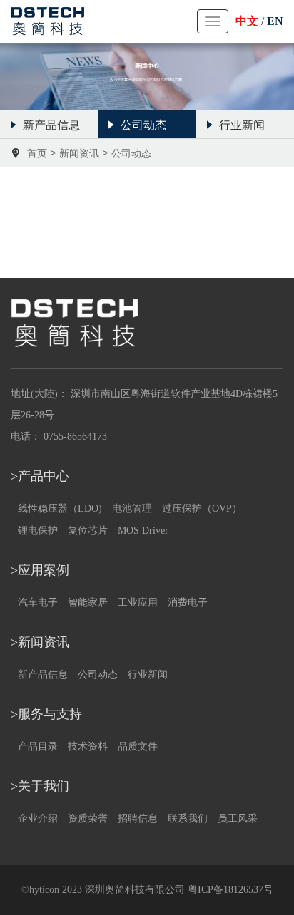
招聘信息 (138, 818)
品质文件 (138, 746)
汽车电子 (38, 602)
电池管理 (132, 508)
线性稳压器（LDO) (60, 508)
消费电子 (188, 602)
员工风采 (238, 818)
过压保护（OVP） (202, 508)
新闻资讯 (79, 153)
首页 (37, 153)
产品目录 (38, 746)
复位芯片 (88, 530)
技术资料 (88, 746)
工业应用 (138, 602)
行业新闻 (148, 674)
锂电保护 (38, 530)
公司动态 (98, 674)
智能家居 (88, 602)
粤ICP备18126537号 (230, 889)
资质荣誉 (88, 818)
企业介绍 (38, 818)
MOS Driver (143, 530)
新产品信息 (43, 674)
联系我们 (188, 818)
